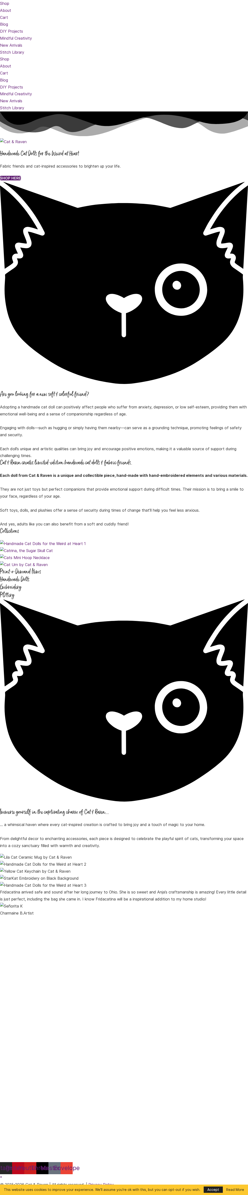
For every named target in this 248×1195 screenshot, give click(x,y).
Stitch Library (12, 52)
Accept (213, 1190)
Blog (4, 24)
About (5, 10)
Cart (4, 17)
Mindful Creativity (16, 38)
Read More (235, 1189)
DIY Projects (11, 31)
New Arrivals (11, 45)
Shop (4, 3)
